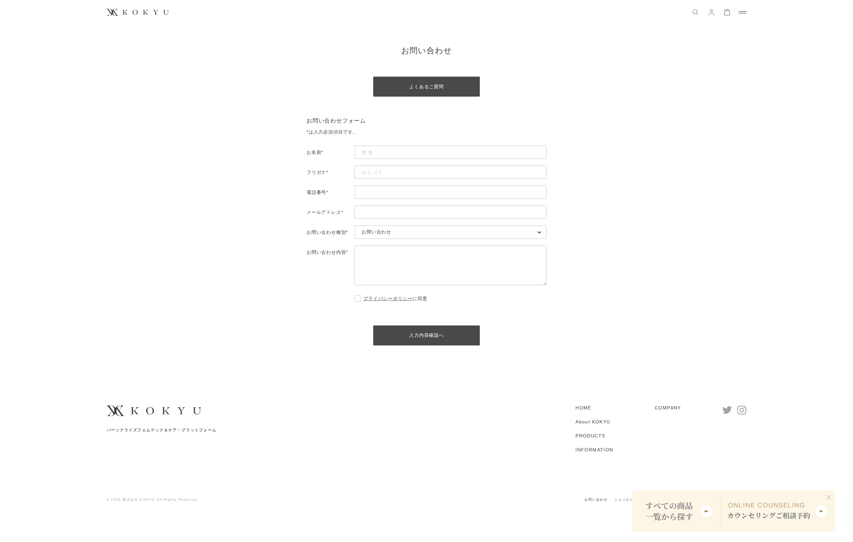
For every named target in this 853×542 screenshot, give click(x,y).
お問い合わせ (596, 499)
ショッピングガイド (631, 499)
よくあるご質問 (426, 86)
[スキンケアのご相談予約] (777, 511)
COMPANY (668, 407)
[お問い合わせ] (450, 232)
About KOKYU (592, 421)
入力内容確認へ (426, 335)
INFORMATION (594, 449)
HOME (583, 407)
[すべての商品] (676, 511)
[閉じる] (828, 497)
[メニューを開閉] (742, 12)
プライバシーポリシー (388, 298)
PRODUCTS (590, 435)
